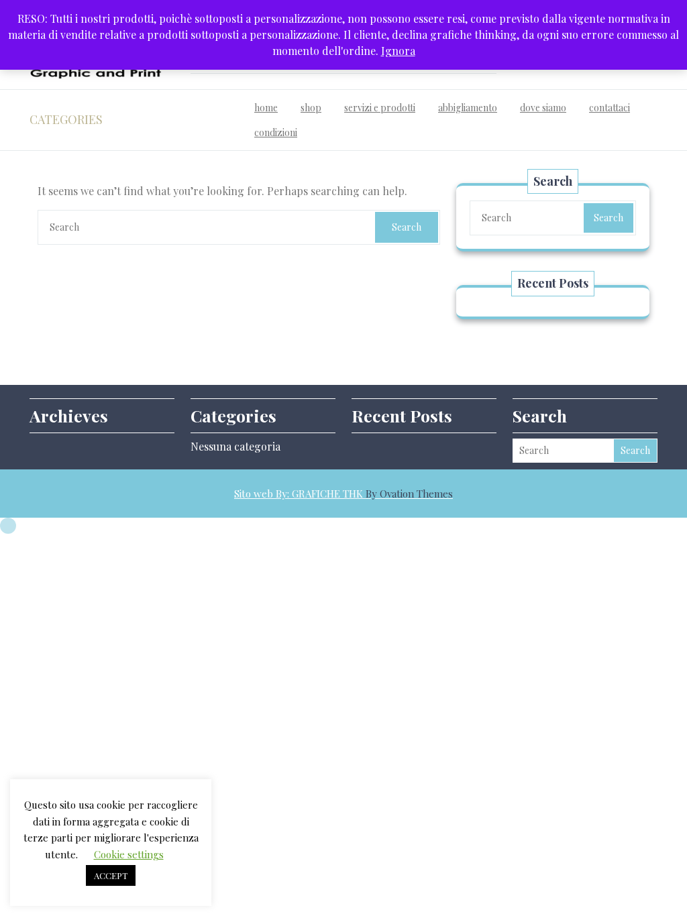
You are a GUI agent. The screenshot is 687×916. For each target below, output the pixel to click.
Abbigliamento (467, 107)
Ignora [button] (398, 51)
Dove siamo (543, 107)
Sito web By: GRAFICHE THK (343, 493)
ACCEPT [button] (110, 875)
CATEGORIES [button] (66, 119)
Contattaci (609, 107)
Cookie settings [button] (129, 854)
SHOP (311, 107)
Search (406, 227)
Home (266, 107)
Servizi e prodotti (379, 107)
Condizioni (275, 132)
